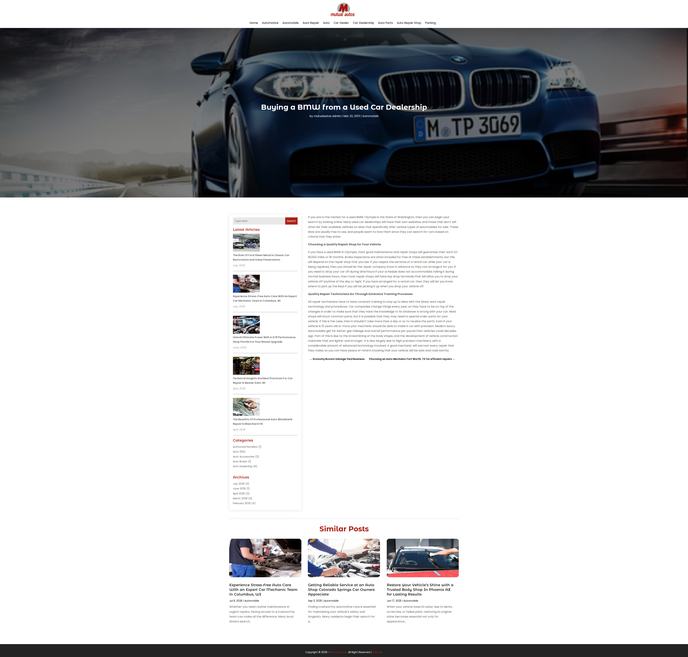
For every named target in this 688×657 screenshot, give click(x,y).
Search (291, 221)
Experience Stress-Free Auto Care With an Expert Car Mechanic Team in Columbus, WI (263, 589)
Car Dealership (363, 23)
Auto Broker (240, 461)
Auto (326, 23)
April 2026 (239, 493)
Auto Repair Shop (409, 23)
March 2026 (240, 498)
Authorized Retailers (245, 447)
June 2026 (239, 488)
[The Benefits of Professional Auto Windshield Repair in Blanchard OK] (246, 407)
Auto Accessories (243, 456)
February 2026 (242, 503)
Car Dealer (341, 23)
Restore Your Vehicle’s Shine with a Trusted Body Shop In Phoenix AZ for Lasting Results (420, 589)
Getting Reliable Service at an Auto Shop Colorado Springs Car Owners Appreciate (341, 589)
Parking (430, 23)
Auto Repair (311, 23)
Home (254, 23)
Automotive (270, 23)
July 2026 (239, 483)
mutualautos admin (327, 116)
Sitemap (377, 652)
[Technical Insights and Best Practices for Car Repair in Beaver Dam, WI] (246, 366)
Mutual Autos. (338, 652)
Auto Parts (385, 23)
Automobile (290, 23)
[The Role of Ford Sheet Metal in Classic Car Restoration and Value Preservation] (246, 243)
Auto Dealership (243, 466)
